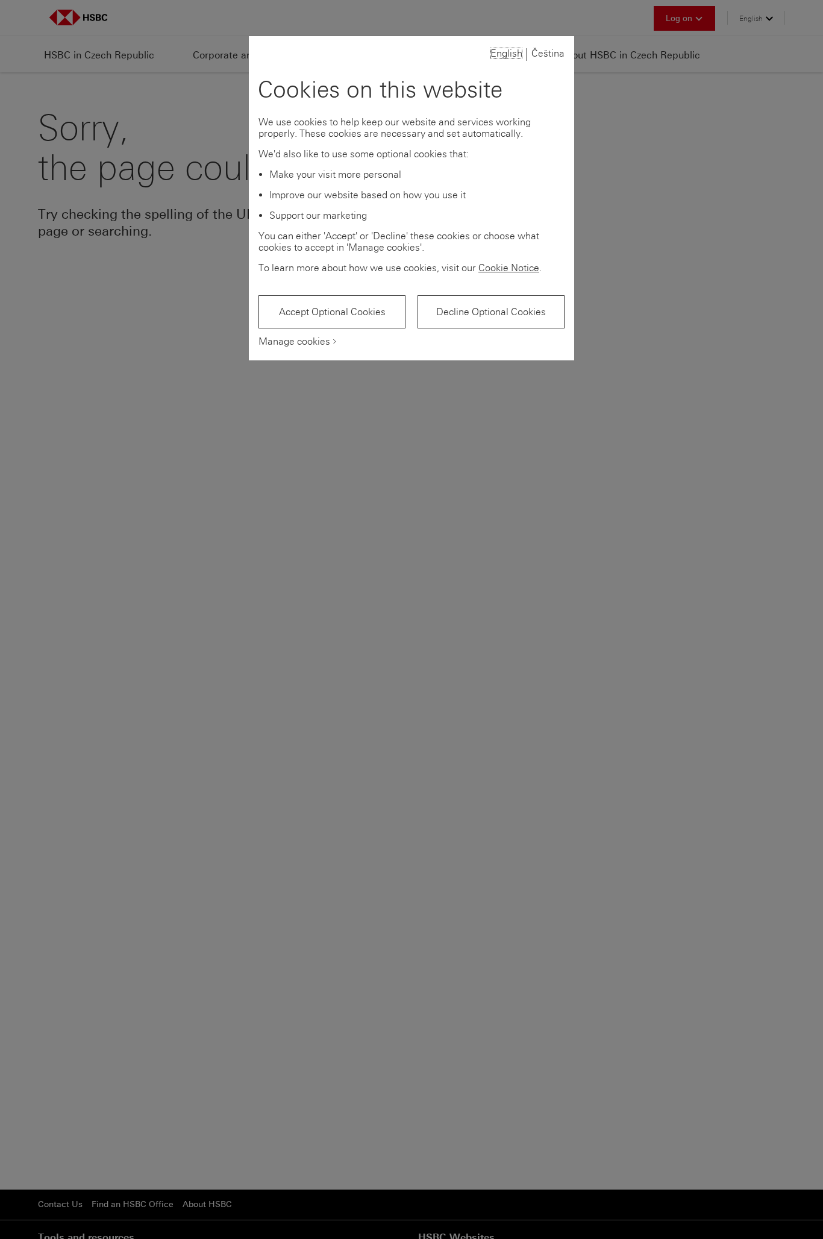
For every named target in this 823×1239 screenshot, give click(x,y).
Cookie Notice (508, 268)
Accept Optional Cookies (332, 312)
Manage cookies (294, 341)
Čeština (548, 53)
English (506, 53)
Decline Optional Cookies (491, 312)
